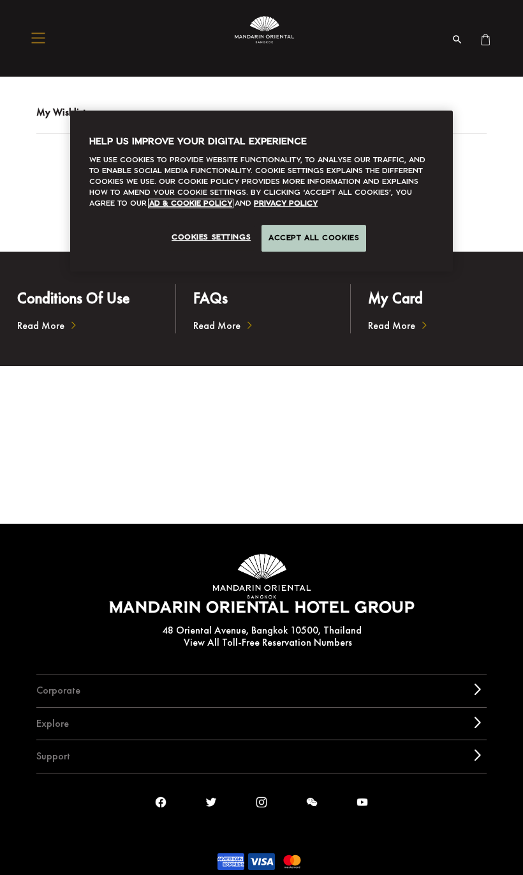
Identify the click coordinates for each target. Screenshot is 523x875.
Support (53, 756)
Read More (40, 325)
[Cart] (485, 38)
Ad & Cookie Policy (190, 203)
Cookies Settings (211, 237)
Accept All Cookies (314, 238)
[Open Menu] (41, 38)
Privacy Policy (286, 203)
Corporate (58, 690)
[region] (261, 191)
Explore (52, 723)
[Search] (457, 38)
